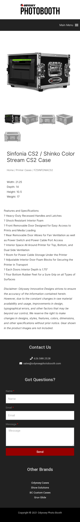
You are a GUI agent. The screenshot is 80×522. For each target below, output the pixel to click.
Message (11, 424)
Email (9, 407)
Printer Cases (24, 170)
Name (9, 390)
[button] (66, 25)
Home (10, 170)
